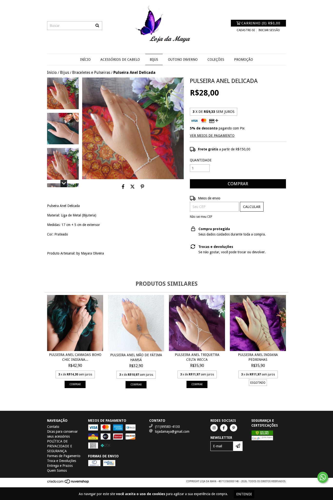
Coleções (215, 59)
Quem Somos (57, 470)
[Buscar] (97, 25)
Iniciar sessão (269, 30)
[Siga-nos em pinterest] (233, 427)
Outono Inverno (183, 59)
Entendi (244, 494)
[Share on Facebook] (123, 186)
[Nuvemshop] (68, 482)
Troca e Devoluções (61, 461)
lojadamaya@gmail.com (172, 431)
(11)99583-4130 (167, 427)
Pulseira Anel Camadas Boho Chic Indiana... (75, 357)
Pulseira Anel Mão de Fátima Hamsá (136, 357)
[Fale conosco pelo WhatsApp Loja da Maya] (322, 477)
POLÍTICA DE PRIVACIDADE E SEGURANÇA (59, 446)
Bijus (154, 59)
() (260, 23)
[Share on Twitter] (132, 186)
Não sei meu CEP (201, 216)
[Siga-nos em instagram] (214, 427)
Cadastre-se (246, 30)
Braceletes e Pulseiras (91, 72)
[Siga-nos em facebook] (223, 427)
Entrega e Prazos (60, 466)
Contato (53, 427)
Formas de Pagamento (63, 456)
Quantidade (201, 160)
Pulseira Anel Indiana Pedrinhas (258, 357)
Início (85, 59)
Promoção (243, 59)
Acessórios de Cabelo (120, 59)
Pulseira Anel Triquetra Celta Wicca (197, 357)
